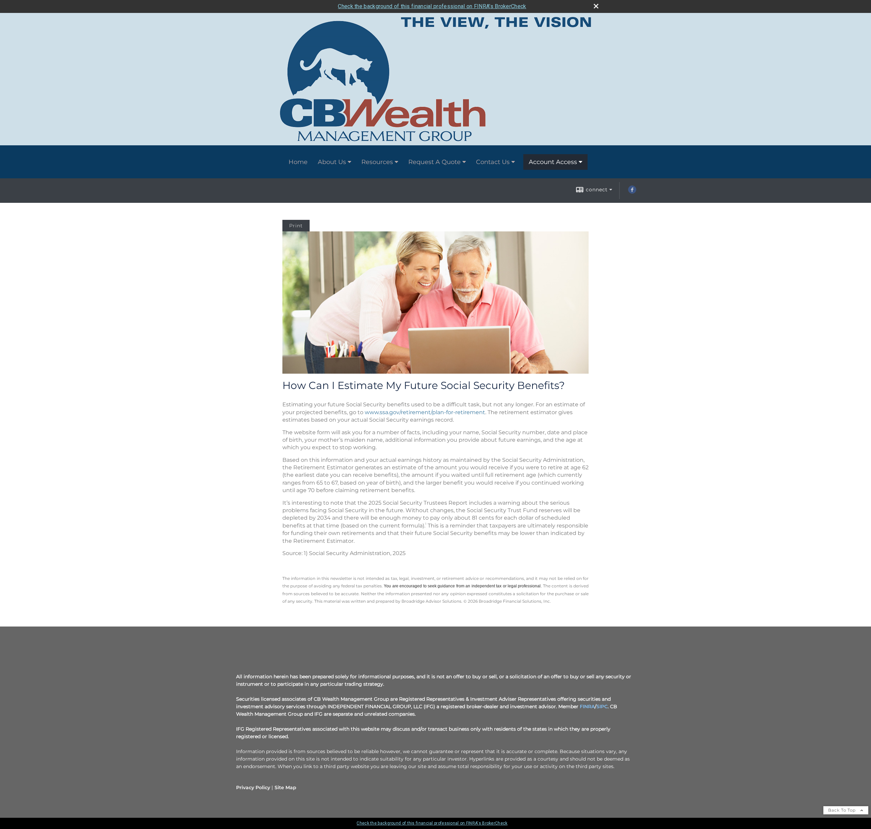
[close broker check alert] (596, 6)
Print (296, 226)
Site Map (285, 787)
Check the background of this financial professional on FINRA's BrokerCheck (432, 6)
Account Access (553, 162)
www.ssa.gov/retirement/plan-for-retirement (425, 412)
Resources (377, 162)
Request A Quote (434, 162)
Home (298, 162)
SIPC (602, 706)
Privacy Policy (253, 787)
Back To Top (842, 810)
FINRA (587, 706)
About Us (332, 162)
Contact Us (493, 162)
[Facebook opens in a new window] (632, 192)
